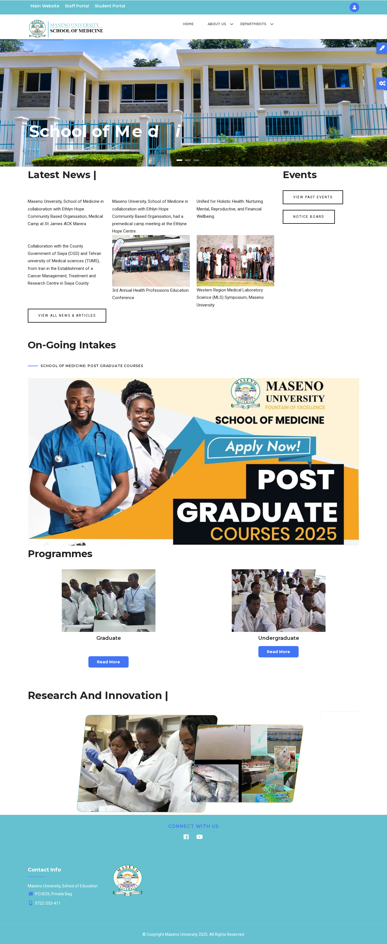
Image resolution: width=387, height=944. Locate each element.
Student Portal (110, 5)
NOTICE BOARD (308, 217)
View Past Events (313, 197)
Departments (253, 24)
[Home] (66, 25)
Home (188, 24)
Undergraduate (278, 638)
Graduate (108, 638)
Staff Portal (77, 5)
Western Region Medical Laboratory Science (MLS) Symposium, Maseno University (230, 297)
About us (217, 24)
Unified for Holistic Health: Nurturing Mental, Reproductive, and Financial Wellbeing (230, 209)
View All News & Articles (67, 315)
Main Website (45, 5)
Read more (108, 661)
